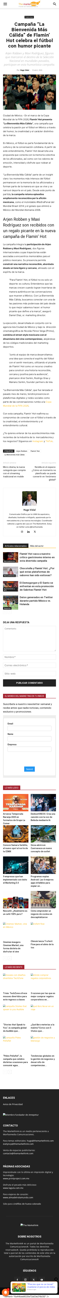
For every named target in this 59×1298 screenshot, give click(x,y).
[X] (35, 532)
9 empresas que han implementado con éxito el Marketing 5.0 (15, 879)
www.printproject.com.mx (16, 1178)
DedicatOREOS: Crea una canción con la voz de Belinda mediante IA (43, 817)
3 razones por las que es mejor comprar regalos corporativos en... (43, 996)
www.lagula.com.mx (13, 1188)
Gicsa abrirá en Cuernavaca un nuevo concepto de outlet (41, 848)
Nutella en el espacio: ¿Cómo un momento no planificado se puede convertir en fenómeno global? (44, 473)
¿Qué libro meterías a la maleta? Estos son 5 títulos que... (42, 1027)
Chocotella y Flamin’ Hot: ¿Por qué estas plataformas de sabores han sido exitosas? (37, 572)
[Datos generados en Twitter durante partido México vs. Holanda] (10, 603)
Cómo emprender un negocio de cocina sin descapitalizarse (41, 914)
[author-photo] (29, 505)
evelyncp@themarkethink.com (18, 1143)
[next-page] (10, 958)
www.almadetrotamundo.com (18, 1197)
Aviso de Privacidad (13, 1104)
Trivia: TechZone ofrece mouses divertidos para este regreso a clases (15, 996)
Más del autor (37, 546)
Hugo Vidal (24, 70)
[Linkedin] (29, 532)
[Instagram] (23, 532)
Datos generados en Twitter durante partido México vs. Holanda (36, 601)
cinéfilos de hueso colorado (27, 1203)
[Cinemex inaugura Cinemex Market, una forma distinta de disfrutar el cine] (15, 931)
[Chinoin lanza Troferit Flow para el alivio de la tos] (43, 930)
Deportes (7, 608)
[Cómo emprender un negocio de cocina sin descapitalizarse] (43, 899)
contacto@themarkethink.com (18, 1153)
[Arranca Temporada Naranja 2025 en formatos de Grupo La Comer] (15, 802)
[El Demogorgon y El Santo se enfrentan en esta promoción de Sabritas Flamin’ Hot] (10, 586)
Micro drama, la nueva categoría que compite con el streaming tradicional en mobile (14, 472)
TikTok (49, 441)
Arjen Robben (21, 451)
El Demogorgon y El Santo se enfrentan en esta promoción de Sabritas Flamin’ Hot (37, 586)
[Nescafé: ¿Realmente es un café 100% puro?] (15, 899)
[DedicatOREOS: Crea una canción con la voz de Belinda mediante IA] (43, 802)
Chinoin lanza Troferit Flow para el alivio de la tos (42, 944)
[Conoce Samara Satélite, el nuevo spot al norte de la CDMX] (15, 834)
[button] (5, 4)
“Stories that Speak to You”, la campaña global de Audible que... (15, 1027)
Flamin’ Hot (35, 451)
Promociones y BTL (9, 589)
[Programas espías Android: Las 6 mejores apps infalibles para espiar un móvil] (43, 865)
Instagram (38, 441)
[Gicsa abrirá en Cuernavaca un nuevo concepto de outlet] (43, 834)
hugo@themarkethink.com (40, 1140)
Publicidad (29, 17)
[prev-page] (5, 612)
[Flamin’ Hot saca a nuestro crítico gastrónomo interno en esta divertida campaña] (10, 557)
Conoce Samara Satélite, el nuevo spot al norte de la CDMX (15, 848)
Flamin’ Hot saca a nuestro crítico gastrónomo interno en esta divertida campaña (37, 557)
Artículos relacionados (16, 546)
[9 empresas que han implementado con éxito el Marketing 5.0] (15, 865)
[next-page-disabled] (10, 612)
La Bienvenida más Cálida (14, 454)
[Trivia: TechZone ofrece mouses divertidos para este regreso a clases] (15, 982)
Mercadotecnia (9, 561)
